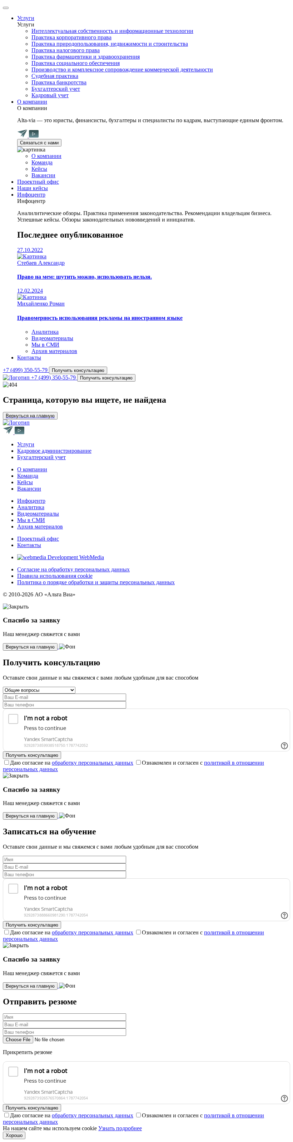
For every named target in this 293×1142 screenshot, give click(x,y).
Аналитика (45, 332)
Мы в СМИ (45, 345)
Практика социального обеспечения (75, 63)
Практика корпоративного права (71, 37)
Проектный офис (38, 182)
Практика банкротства (58, 82)
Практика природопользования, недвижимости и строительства (109, 44)
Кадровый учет (50, 95)
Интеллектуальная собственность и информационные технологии (112, 31)
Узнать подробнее (120, 1128)
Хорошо (14, 1135)
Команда (42, 162)
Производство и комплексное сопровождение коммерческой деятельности (122, 69)
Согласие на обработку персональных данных (73, 569)
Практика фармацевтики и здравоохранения (85, 57)
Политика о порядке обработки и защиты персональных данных (96, 582)
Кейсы (39, 169)
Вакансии (43, 175)
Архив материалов (54, 351)
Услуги (25, 18)
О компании (32, 102)
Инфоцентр (31, 195)
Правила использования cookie (55, 576)
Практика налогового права (65, 50)
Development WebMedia (75, 557)
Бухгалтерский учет (55, 89)
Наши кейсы (32, 188)
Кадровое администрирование (54, 451)
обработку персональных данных (92, 763)
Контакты (29, 357)
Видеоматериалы (52, 338)
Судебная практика (54, 76)
